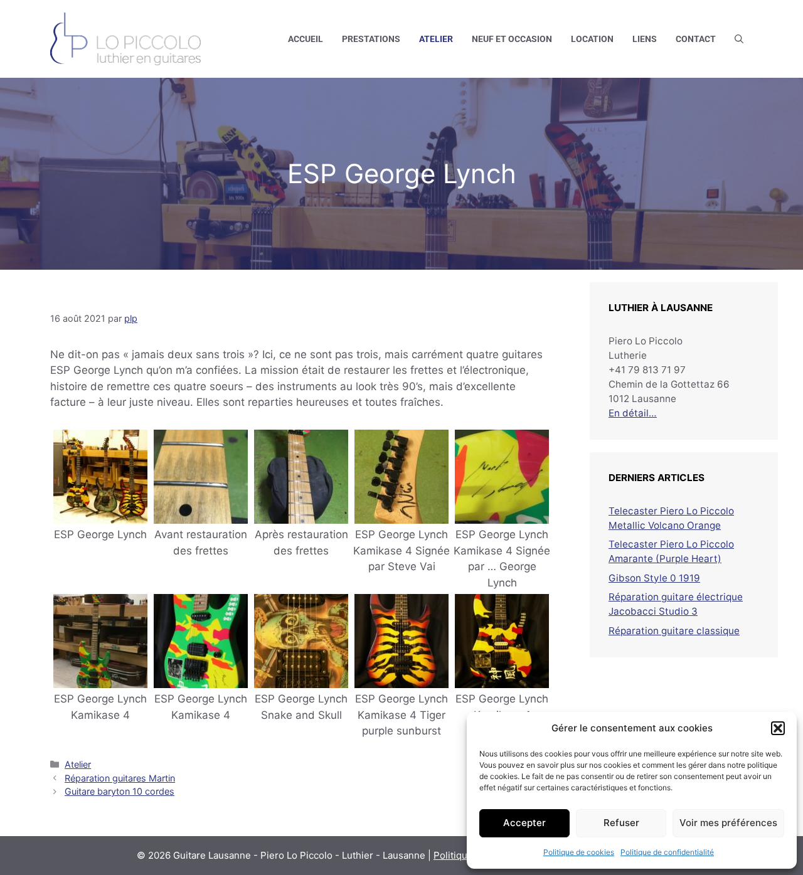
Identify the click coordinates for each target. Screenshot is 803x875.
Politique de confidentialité (667, 852)
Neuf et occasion (512, 39)
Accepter (524, 823)
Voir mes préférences (728, 823)
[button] (778, 728)
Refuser (621, 823)
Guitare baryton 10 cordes (119, 791)
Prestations (371, 39)
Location (592, 39)
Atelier (436, 39)
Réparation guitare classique (674, 631)
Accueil (305, 39)
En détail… (633, 413)
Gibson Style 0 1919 (654, 578)
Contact (696, 39)
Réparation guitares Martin (120, 778)
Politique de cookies (578, 852)
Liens (644, 39)
